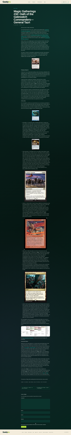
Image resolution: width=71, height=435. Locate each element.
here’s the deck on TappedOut (28, 337)
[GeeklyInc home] (7, 2)
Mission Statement (45, 432)
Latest (23, 432)
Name (22, 410)
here (44, 372)
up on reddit (27, 347)
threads (34, 347)
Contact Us (40, 432)
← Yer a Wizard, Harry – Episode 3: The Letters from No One (27, 388)
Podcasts (26, 432)
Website (22, 419)
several (31, 347)
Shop (33, 432)
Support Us (36, 432)
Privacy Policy (51, 432)
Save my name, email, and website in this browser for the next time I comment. (33, 424)
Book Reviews (30, 432)
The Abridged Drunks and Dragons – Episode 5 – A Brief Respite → (43, 388)
